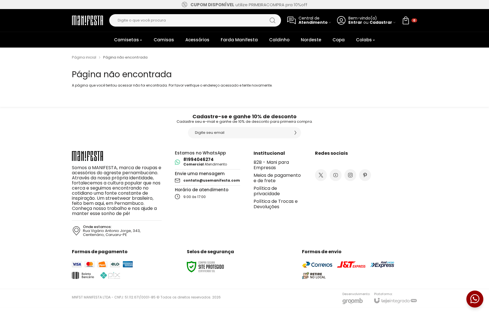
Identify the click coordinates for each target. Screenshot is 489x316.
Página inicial (84, 57)
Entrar (355, 22)
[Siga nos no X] (321, 175)
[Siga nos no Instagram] (350, 175)
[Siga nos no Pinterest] (365, 175)
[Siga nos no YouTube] (336, 175)
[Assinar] (295, 132)
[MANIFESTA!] (87, 20)
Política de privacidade (267, 191)
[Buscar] (272, 20)
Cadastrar (381, 22)
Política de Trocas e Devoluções (276, 204)
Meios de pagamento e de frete (277, 178)
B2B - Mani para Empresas (271, 165)
